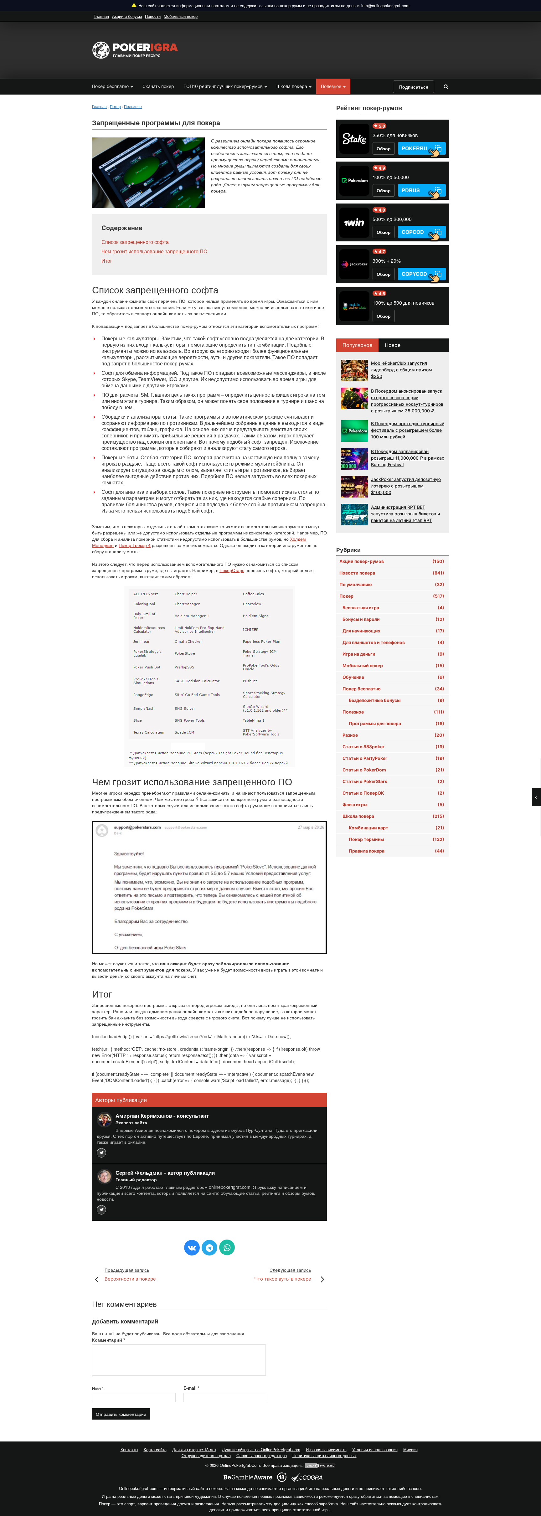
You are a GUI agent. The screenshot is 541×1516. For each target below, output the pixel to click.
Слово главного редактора (261, 1455)
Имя (98, 1388)
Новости (153, 16)
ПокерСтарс (231, 570)
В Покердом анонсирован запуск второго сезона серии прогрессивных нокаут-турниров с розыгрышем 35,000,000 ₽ (407, 400)
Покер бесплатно (111, 86)
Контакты (129, 1449)
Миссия (410, 1449)
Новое (392, 345)
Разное (393, 735)
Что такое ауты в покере (282, 1274)
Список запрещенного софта (135, 242)
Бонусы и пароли (393, 619)
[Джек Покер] (354, 264)
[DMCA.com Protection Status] (320, 1465)
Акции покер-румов (391, 561)
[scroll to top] (528, 1478)
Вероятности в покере (130, 1274)
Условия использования (375, 1449)
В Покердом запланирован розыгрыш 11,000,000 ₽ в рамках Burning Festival (407, 458)
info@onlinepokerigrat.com (385, 5)
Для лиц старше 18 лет (194, 1449)
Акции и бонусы (127, 16)
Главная (101, 16)
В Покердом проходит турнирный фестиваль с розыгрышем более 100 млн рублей (407, 430)
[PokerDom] (354, 181)
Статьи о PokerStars (393, 781)
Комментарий (108, 1340)
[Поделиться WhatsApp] (227, 1247)
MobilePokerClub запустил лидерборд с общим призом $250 (401, 369)
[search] (446, 86)
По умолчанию (391, 584)
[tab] (357, 345)
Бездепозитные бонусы (396, 700)
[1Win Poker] (354, 223)
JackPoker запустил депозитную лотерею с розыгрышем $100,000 (406, 486)
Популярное (357, 345)
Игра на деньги (393, 654)
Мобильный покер (181, 16)
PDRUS (411, 190)
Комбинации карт (396, 827)
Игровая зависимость (326, 1449)
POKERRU (414, 148)
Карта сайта (155, 1449)
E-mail (191, 1388)
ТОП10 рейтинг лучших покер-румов (223, 86)
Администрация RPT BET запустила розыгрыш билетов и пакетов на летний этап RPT (405, 513)
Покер (391, 596)
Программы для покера (396, 723)
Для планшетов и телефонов (393, 642)
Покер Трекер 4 (135, 545)
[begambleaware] (248, 1477)
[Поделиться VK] (192, 1248)
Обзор (384, 148)
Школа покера (292, 86)
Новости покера (391, 572)
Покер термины (396, 839)
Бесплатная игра (393, 607)
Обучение (393, 677)
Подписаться (413, 87)
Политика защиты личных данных (324, 1455)
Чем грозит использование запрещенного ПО (154, 251)
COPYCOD (414, 273)
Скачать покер (158, 86)
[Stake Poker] (354, 139)
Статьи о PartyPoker (393, 758)
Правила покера (396, 850)
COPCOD (413, 231)
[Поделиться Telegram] (209, 1248)
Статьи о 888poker (393, 746)
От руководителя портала (206, 1455)
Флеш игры (393, 804)
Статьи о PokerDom (393, 769)
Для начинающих (393, 630)
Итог (106, 261)
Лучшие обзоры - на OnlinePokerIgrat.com (261, 1449)
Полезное (332, 86)
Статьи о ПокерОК (393, 793)
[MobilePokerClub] (354, 306)
